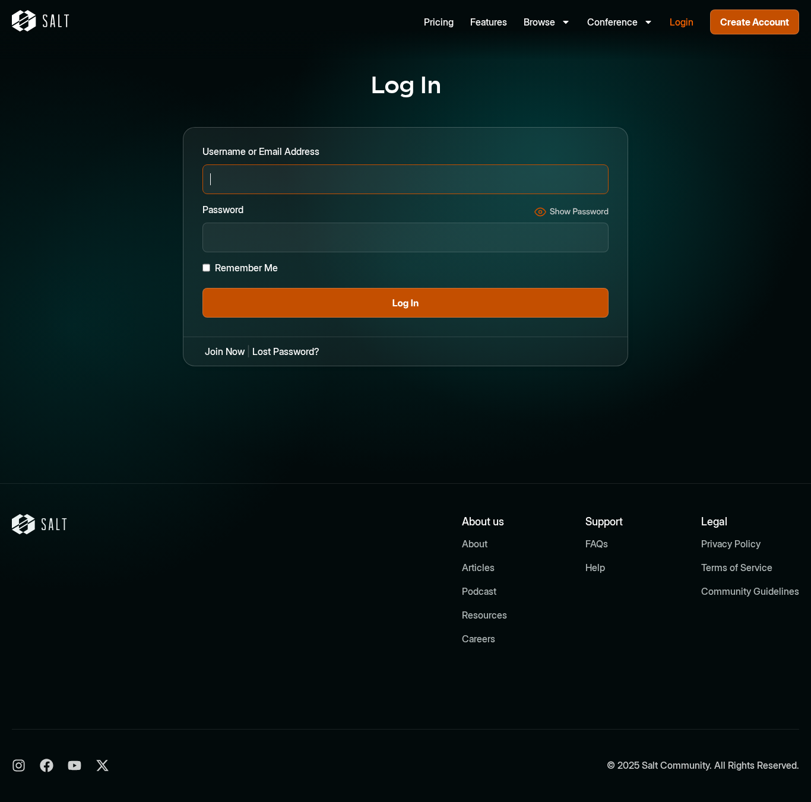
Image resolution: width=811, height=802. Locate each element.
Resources (484, 615)
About (474, 544)
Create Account (754, 22)
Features (488, 22)
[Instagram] (19, 765)
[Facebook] (46, 765)
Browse (539, 22)
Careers (478, 639)
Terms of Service (736, 567)
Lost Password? (285, 351)
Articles (478, 567)
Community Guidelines (750, 591)
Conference (612, 22)
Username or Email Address (260, 151)
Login (681, 22)
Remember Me (246, 267)
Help (595, 567)
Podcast (479, 591)
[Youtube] (74, 765)
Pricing (439, 22)
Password (222, 209)
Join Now (225, 351)
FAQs (596, 544)
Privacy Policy (731, 544)
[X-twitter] (102, 765)
